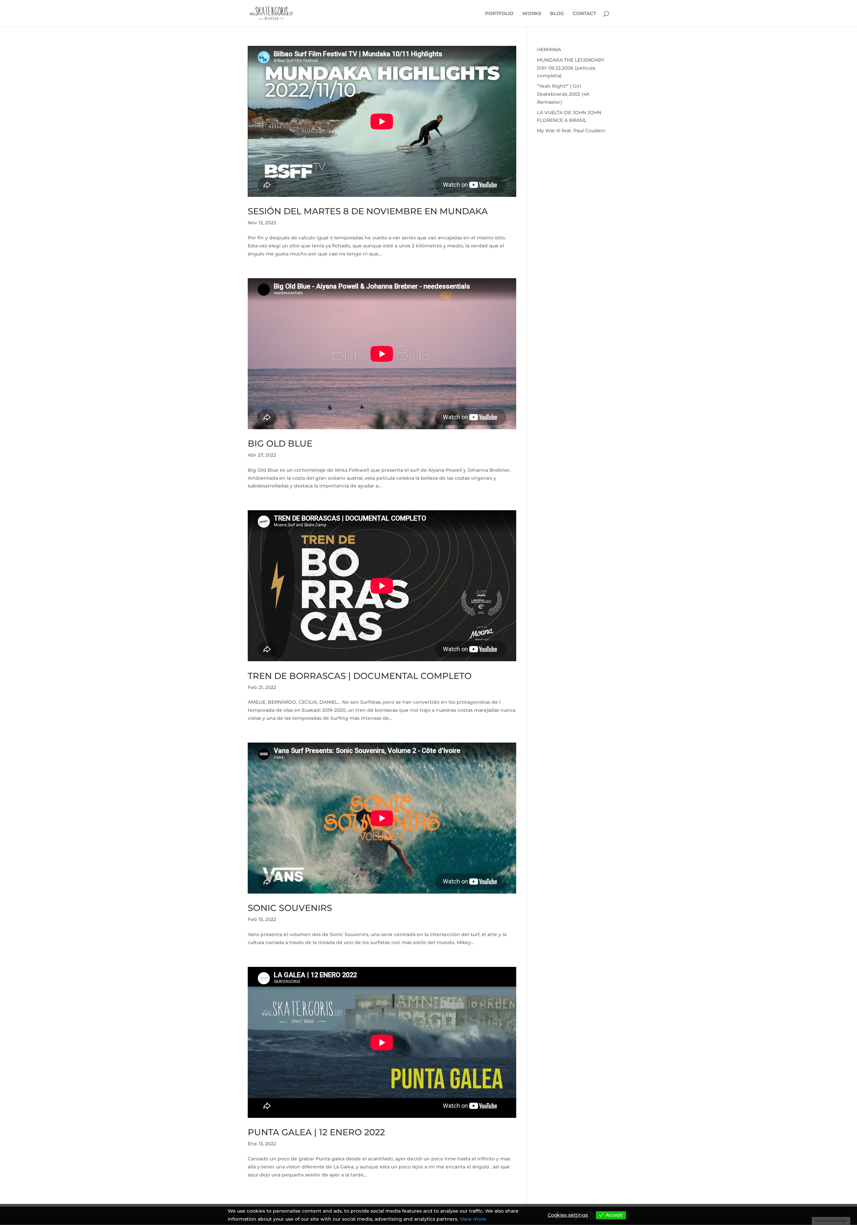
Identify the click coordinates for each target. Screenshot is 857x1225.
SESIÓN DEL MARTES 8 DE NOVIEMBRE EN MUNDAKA (368, 211)
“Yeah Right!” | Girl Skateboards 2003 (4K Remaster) (563, 94)
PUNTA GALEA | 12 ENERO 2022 (316, 1132)
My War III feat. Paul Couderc (571, 131)
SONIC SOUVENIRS (290, 908)
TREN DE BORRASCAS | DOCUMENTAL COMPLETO (360, 676)
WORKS (531, 13)
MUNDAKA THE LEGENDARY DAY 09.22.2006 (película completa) (571, 68)
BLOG (557, 13)
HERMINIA (549, 50)
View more (473, 1219)
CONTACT (584, 13)
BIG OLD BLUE (280, 443)
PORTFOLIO (499, 13)
